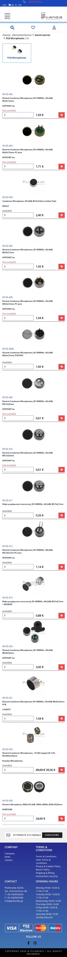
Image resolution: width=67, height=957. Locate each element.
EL (16, 4)
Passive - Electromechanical (17, 34)
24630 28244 (35, 1)
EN (19, 4)
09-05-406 (7, 297)
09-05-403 (7, 145)
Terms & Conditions (46, 856)
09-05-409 (7, 397)
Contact (9, 860)
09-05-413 (7, 597)
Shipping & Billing (45, 872)
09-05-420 (7, 646)
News (7, 856)
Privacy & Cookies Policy (48, 866)
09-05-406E (8, 348)
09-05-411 (7, 500)
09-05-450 (7, 800)
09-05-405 (7, 245)
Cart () (8, 4)
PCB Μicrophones (15, 38)
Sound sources (42, 34)
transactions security (47, 876)
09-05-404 (7, 197)
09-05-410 (7, 448)
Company (9, 853)
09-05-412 (7, 546)
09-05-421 (7, 697)
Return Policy (43, 869)
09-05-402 (7, 94)
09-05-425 (7, 749)
